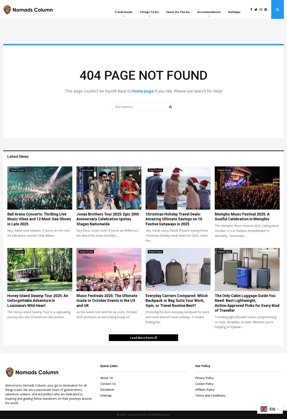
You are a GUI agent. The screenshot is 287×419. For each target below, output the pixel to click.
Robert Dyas (155, 251)
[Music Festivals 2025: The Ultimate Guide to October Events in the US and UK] (108, 269)
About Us (106, 378)
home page (143, 90)
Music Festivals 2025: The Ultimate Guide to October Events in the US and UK (106, 300)
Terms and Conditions (210, 395)
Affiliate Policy (205, 390)
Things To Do (149, 12)
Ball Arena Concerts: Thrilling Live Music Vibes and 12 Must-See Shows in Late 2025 (39, 219)
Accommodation (209, 12)
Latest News (18, 156)
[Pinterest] (266, 9)
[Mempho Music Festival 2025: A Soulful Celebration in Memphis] (247, 188)
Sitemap (106, 395)
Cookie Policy (204, 384)
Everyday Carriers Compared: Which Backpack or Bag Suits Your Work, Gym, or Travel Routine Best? (177, 300)
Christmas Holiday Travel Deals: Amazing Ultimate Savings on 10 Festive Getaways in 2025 (174, 219)
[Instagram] (261, 9)
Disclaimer (107, 390)
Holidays (234, 12)
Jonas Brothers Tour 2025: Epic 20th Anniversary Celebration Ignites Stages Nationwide (107, 219)
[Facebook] (252, 9)
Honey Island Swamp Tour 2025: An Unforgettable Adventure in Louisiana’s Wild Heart (37, 300)
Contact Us (108, 384)
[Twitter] (256, 9)
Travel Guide (123, 12)
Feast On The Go (178, 12)
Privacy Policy (204, 378)
